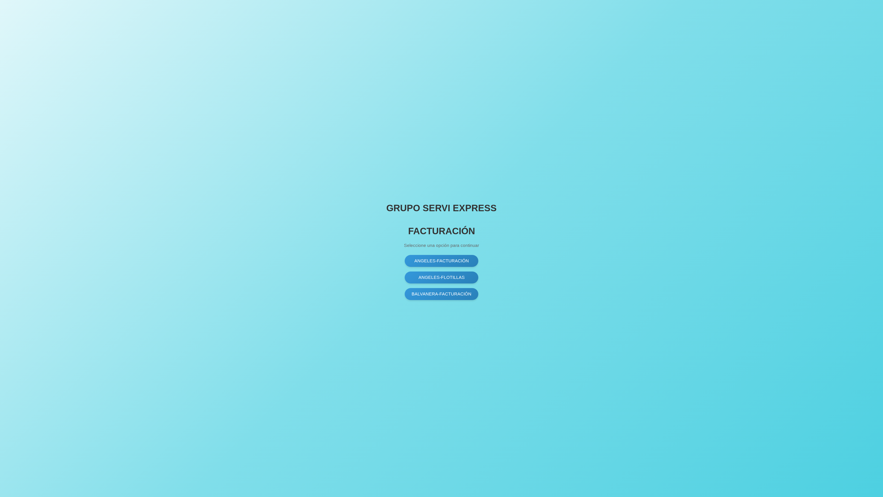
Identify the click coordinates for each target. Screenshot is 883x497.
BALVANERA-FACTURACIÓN (441, 294)
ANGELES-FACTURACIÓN (441, 260)
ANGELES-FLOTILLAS (442, 277)
